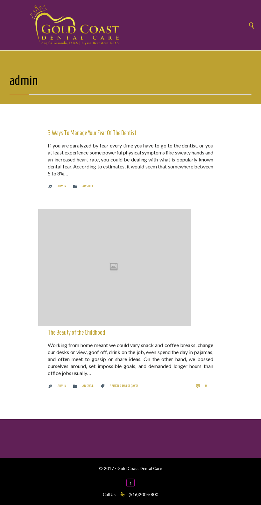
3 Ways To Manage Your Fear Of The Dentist (92, 132)
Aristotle (88, 186)
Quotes (134, 385)
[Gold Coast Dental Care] (136, 25)
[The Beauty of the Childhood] (130, 267)
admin (24, 80)
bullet (126, 385)
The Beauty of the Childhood (76, 332)
